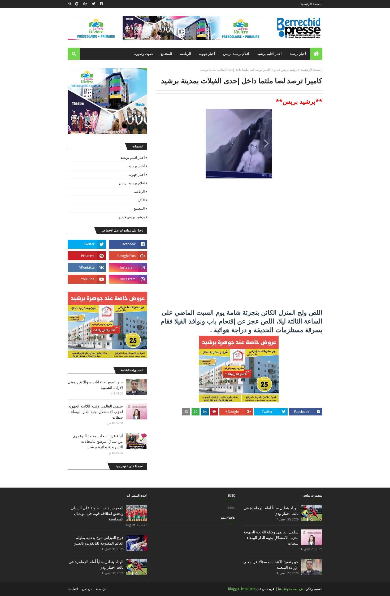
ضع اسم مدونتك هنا (290, 589)
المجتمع (139, 209)
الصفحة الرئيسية (311, 4)
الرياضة (139, 192)
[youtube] (87, 279)
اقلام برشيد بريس (132, 183)
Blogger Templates (241, 589)
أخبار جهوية (137, 175)
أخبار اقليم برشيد (132, 158)
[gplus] (85, 4)
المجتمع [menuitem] (166, 54)
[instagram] (70, 4)
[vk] (87, 267)
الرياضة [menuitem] (185, 54)
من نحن (87, 589)
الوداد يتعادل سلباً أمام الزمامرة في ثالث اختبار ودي (271, 511)
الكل (141, 200)
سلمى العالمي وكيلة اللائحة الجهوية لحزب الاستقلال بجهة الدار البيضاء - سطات (95, 411)
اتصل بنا (73, 589)
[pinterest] (77, 4)
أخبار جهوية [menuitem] (207, 54)
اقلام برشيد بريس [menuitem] (236, 54)
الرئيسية (101, 589)
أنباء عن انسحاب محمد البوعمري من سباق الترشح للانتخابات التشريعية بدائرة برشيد (97, 441)
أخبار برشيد (136, 166)
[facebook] (101, 4)
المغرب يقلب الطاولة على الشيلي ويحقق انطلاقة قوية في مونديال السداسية (97, 513)
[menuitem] (316, 54)
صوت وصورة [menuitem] (143, 54)
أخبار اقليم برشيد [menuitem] (269, 54)
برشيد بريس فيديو (285, 70)
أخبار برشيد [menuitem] (298, 54)
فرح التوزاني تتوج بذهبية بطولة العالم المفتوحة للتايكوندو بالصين (98, 540)
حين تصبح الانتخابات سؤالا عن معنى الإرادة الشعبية (95, 385)
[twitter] (93, 4)
